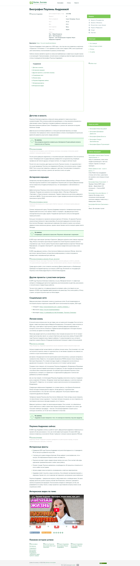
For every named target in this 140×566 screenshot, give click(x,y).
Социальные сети (38, 75)
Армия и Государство (97, 20)
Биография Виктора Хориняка (49, 546)
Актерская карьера (39, 70)
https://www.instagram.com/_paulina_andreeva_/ (54, 307)
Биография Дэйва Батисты (98, 136)
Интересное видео (38, 85)
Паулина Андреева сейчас (41, 80)
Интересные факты (38, 83)
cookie (73, 565)
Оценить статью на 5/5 (62, 532)
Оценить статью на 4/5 (60, 532)
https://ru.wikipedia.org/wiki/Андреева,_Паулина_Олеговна (58, 312)
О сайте (92, 52)
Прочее (93, 32)
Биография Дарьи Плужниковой (99, 144)
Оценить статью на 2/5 (56, 532)
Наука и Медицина (96, 27)
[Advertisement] (56, 98)
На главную (93, 43)
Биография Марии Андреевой (62, 546)
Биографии (60, 3)
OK (77, 565)
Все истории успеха (96, 46)
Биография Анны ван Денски (97, 193)
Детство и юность (38, 67)
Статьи (69, 3)
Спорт (93, 30)
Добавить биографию (51, 562)
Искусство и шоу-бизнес (98, 25)
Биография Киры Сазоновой (97, 182)
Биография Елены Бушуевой (98, 128)
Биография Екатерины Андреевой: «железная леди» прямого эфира (34, 552)
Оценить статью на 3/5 (58, 532)
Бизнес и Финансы (96, 22)
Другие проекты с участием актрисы (43, 72)
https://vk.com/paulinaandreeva (46, 43)
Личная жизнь (37, 78)
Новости (76, 3)
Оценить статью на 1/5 (54, 532)
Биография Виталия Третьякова (98, 204)
